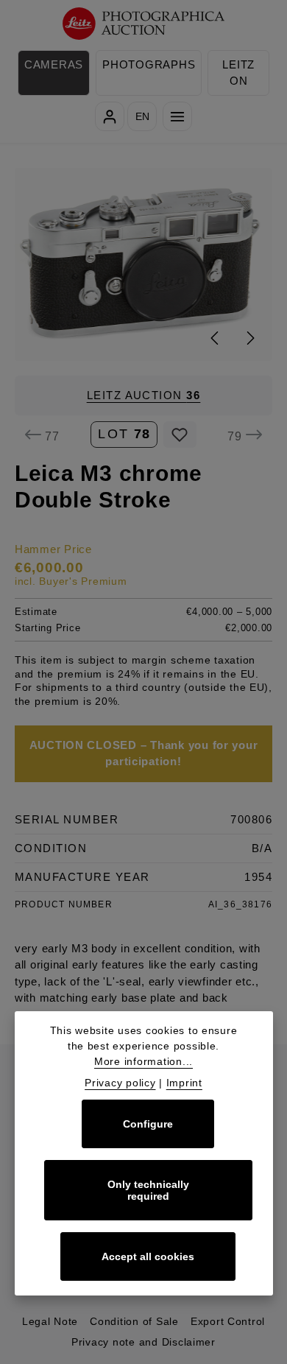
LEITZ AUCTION (144, 395)
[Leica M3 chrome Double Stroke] (143, 264)
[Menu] (177, 116)
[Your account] (109, 116)
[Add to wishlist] (179, 434)
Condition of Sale (134, 1321)
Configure (148, 1124)
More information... (143, 1061)
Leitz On (238, 73)
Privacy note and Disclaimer (143, 1342)
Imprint (184, 1083)
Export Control (228, 1321)
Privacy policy (120, 1083)
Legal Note (50, 1321)
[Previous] (215, 338)
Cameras (53, 65)
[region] (143, 264)
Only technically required (148, 1190)
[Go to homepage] (144, 24)
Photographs (148, 65)
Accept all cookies (148, 1256)
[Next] (249, 338)
